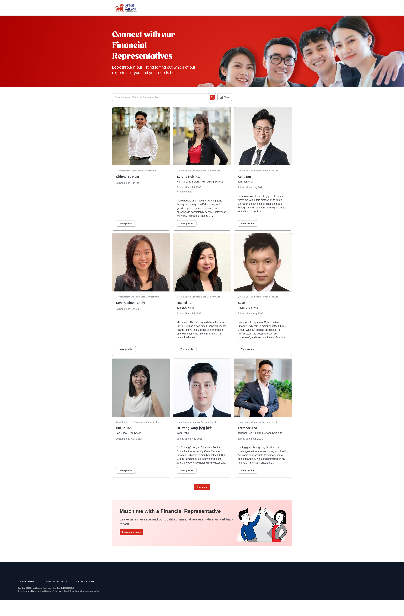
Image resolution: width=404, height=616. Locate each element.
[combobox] (162, 97)
